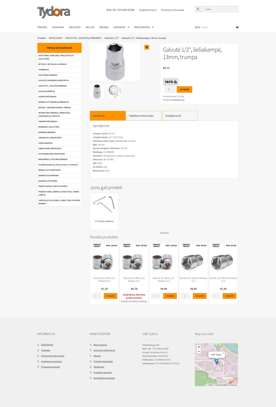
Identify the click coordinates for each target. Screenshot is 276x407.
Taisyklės (45, 350)
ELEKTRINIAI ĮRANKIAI (48, 75)
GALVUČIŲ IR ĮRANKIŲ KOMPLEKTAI (54, 80)
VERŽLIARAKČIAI (46, 143)
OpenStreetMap (221, 385)
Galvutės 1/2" (179, 99)
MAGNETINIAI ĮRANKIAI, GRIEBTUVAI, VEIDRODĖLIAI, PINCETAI (54, 114)
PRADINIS (42, 27)
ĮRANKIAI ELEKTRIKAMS (49, 175)
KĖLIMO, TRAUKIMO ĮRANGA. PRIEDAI (55, 107)
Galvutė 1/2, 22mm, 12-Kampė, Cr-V (104, 279)
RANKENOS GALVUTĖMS (49, 127)
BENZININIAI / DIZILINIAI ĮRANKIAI (53, 159)
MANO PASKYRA (142, 27)
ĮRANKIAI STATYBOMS (48, 181)
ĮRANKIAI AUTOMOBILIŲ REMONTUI (54, 102)
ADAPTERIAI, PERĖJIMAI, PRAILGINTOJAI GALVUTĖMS (56, 57)
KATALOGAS (58, 27)
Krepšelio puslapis (103, 372)
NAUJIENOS (75, 27)
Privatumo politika (50, 366)
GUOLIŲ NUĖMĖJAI (47, 91)
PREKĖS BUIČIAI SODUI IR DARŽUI (53, 186)
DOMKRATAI (44, 69)
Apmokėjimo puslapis (104, 378)
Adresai (97, 355)
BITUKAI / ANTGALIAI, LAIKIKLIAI (53, 64)
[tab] (107, 116)
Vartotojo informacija (104, 350)
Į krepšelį (184, 89)
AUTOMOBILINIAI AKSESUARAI (52, 153)
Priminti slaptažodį (103, 361)
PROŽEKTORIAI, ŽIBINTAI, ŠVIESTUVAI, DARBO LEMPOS (59, 193)
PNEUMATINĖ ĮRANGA (48, 121)
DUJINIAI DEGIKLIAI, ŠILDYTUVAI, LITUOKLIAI (58, 164)
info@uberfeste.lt (148, 10)
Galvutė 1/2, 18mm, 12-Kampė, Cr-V (164, 279)
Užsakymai (99, 366)
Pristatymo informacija (172, 10)
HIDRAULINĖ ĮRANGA (47, 96)
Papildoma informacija (141, 115)
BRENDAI (104, 27)
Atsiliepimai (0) (173, 115)
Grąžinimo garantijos (51, 361)
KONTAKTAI (119, 27)
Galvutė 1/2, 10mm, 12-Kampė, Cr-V (134, 279)
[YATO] (171, 81)
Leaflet (210, 385)
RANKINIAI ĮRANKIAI (47, 132)
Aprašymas (99, 115)
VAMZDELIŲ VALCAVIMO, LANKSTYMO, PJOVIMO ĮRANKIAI (59, 202)
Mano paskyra (100, 344)
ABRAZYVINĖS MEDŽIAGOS (50, 148)
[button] (216, 362)
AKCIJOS (90, 27)
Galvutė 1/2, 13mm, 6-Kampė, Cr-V (194, 279)
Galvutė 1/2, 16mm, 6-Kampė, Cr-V (223, 279)
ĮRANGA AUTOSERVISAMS (50, 170)
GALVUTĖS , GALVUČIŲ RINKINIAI (53, 85)
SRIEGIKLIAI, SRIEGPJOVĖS (50, 137)
